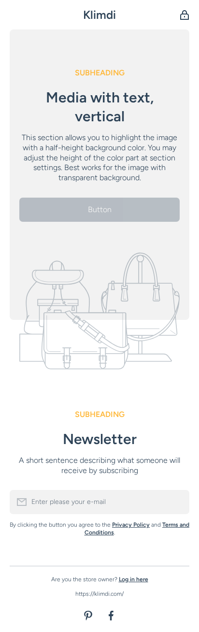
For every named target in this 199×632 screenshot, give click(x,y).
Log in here (133, 579)
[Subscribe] (177, 502)
